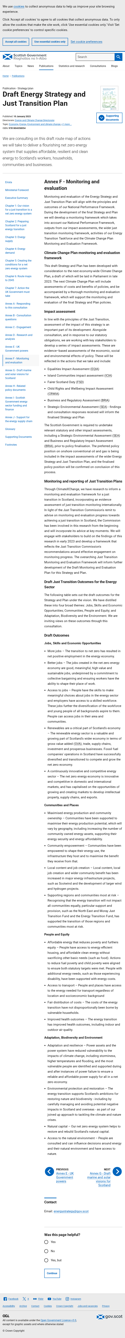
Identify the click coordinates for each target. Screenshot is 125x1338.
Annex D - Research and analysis (18, 336)
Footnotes (11, 444)
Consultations (98, 66)
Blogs (114, 66)
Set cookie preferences (86, 42)
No (53, 1251)
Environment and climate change (43, 124)
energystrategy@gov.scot (71, 1211)
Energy (22, 124)
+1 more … (66, 124)
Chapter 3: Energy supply (15, 239)
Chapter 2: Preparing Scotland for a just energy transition (17, 225)
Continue (52, 1273)
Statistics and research (72, 66)
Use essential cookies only (49, 41)
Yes (53, 1242)
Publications (46, 66)
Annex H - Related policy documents (15, 387)
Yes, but (56, 1260)
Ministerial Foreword (17, 190)
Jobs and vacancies (88, 1306)
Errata (8, 182)
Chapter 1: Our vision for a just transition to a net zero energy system (18, 209)
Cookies (48, 1306)
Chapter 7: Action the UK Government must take (17, 291)
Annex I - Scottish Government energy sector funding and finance (16, 403)
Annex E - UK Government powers (16, 348)
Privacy (106, 1306)
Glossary (10, 429)
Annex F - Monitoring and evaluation (17, 360)
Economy (13, 124)
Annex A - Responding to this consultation (17, 305)
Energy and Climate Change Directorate (34, 120)
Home (6, 76)
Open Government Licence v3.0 (58, 1320)
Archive (23, 1306)
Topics (18, 66)
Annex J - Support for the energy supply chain (18, 419)
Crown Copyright (64, 1306)
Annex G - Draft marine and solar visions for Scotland (18, 374)
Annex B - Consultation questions (18, 317)
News (31, 66)
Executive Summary (16, 197)
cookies (19, 6)
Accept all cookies (16, 41)
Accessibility (9, 1306)
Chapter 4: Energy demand (15, 250)
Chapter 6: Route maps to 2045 (18, 278)
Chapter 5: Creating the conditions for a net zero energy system (18, 264)
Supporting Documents (18, 436)
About (6, 66)
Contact (35, 1306)
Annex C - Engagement (18, 327)
